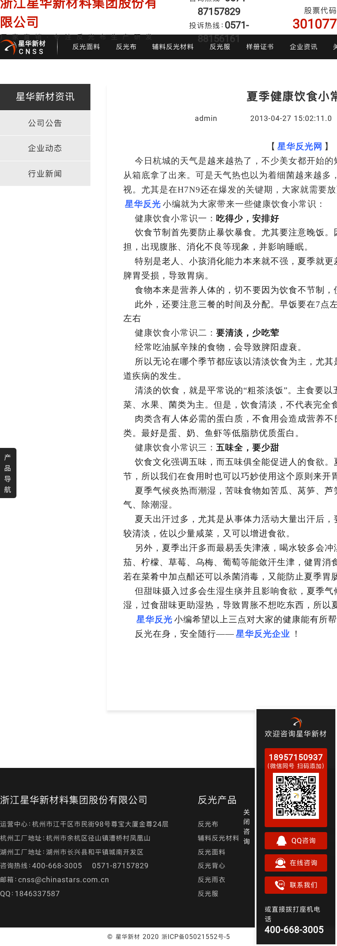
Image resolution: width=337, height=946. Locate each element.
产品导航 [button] (8, 473)
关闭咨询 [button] (246, 827)
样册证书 (260, 46)
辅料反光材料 (173, 46)
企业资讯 (304, 46)
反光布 (126, 46)
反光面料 (86, 46)
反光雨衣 (212, 879)
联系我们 (304, 884)
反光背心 (212, 865)
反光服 (220, 46)
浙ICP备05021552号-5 (196, 936)
